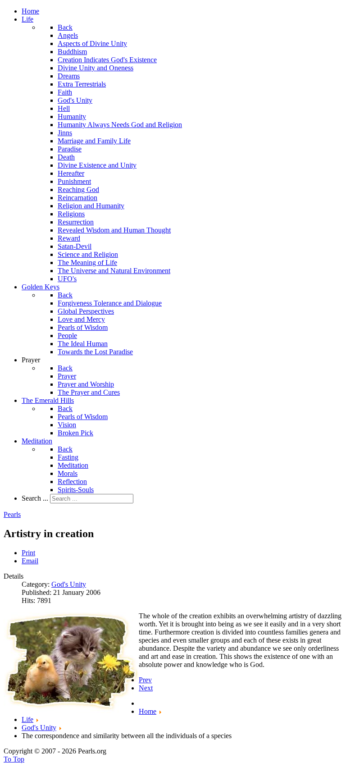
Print (28, 553)
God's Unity (68, 584)
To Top (14, 759)
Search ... (35, 498)
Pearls (12, 514)
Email (30, 561)
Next (146, 688)
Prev (145, 680)
